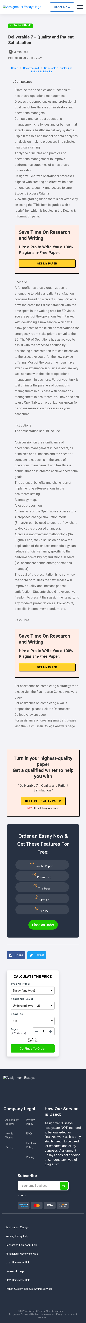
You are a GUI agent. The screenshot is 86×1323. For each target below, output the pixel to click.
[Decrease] (36, 1031)
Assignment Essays (12, 1121)
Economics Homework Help (21, 1244)
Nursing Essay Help (16, 1236)
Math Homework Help (17, 1262)
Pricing (9, 1147)
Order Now (62, 7)
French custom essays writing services (29, 1288)
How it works (9, 1135)
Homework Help (14, 1271)
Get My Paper (47, 263)
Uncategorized (20, 25)
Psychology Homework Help (21, 1253)
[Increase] (50, 1031)
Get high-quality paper (43, 801)
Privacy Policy (30, 1121)
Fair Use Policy (31, 1145)
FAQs (29, 1133)
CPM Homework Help (17, 1280)
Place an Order (43, 925)
